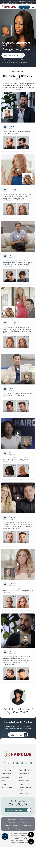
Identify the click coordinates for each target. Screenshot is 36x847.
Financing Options (25, 793)
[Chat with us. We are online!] (31, 842)
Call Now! (29, 3)
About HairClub (24, 770)
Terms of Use (22, 819)
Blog (20, 777)
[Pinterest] (22, 763)
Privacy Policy (12, 819)
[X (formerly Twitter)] (8, 763)
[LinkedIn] (31, 763)
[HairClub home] (18, 754)
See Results (5, 777)
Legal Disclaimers (23, 829)
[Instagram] (13, 763)
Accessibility (11, 829)
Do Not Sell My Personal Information (17, 826)
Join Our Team (24, 773)
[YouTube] (17, 763)
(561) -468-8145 (19, 712)
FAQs (21, 784)
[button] (31, 834)
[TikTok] (27, 763)
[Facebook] (4, 763)
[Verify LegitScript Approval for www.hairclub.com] (4, 836)
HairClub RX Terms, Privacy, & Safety (17, 822)
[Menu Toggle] (33, 6)
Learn (3, 780)
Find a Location (6, 787)
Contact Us (5, 784)
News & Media (24, 780)
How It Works (6, 773)
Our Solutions (6, 770)
